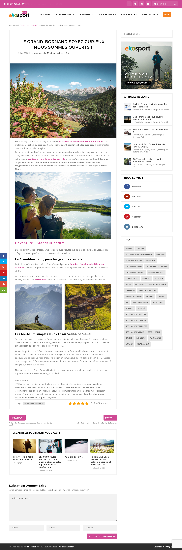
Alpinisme (160, 254)
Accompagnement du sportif (139, 254)
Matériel (149, 296)
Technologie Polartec (136, 320)
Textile (129, 338)
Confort (146, 278)
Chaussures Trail (156, 272)
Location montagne (163, 547)
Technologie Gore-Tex (136, 314)
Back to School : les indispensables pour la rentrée (150, 105)
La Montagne (63, 14)
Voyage (129, 344)
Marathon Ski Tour (147, 290)
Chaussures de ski (134, 266)
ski (127, 302)
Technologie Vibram (135, 332)
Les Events (128, 14)
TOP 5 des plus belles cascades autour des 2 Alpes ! (148, 160)
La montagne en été (33, 403)
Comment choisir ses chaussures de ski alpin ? (47, 4)
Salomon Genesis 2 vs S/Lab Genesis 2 (150, 130)
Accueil (45, 14)
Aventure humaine (134, 260)
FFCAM (128, 284)
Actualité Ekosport (152, 109)
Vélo (146, 152)
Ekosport (31, 546)
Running (161, 150)
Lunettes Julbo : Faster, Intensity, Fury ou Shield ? (149, 145)
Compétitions (132, 278)
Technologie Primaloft (136, 326)
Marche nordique (134, 296)
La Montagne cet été (54, 53)
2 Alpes (129, 248)
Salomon (136, 137)
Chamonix (150, 260)
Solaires (130, 308)
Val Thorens (155, 338)
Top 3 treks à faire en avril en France (23, 458)
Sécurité (141, 308)
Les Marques (158, 135)
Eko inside (149, 14)
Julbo (147, 150)
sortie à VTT (41, 279)
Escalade (159, 278)
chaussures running (135, 272)
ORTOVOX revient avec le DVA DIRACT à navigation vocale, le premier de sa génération (50, 462)
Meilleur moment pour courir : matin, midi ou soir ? (148, 118)
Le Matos (84, 14)
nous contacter (66, 546)
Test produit (154, 332)
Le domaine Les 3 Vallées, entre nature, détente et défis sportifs (100, 460)
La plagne (130, 290)
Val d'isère (140, 338)
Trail (142, 137)
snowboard (157, 302)
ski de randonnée (140, 302)
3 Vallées (140, 248)
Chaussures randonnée (156, 266)
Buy (166, 14)
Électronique (143, 344)
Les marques (106, 14)
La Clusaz (139, 284)
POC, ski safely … (74, 456)
